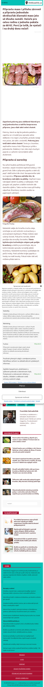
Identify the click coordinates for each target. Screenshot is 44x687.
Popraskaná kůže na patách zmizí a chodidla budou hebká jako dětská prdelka (25, 540)
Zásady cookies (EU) (22, 678)
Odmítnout (22, 391)
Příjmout (22, 386)
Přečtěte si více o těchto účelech (27, 382)
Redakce (22, 655)
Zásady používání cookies (22, 669)
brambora (11, 404)
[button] (41, 286)
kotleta (21, 404)
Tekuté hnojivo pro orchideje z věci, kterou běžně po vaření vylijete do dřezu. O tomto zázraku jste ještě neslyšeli (26, 450)
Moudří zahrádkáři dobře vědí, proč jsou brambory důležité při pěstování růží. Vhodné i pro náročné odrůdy (25, 471)
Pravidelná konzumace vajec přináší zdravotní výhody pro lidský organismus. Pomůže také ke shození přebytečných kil (26, 522)
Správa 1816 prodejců (10, 382)
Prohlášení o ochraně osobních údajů (24, 401)
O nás (22, 659)
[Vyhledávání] (22, 503)
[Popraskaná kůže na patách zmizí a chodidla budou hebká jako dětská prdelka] (9, 541)
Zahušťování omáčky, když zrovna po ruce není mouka (19, 644)
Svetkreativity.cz (33, 571)
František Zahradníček (29, 411)
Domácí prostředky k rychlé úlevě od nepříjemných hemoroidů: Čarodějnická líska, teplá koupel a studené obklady (19, 638)
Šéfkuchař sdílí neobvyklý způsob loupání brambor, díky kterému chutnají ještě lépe (26, 480)
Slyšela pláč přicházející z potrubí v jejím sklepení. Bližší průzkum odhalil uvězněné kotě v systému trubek (25, 532)
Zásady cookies (8, 401)
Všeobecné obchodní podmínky (22, 673)
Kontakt (38, 401)
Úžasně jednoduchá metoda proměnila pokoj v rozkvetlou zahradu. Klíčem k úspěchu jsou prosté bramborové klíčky (25, 492)
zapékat (30, 404)
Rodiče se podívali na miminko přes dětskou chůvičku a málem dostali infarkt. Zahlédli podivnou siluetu (25, 549)
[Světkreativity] (33, 3)
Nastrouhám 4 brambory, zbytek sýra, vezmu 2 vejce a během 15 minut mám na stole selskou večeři (25, 439)
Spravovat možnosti (22, 397)
